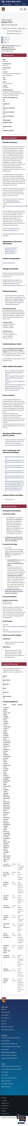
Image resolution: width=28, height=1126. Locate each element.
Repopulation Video (10, 249)
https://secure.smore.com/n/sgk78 (14, 445)
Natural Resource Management (9, 1052)
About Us (3, 1009)
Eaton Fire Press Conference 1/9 (13, 488)
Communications (5, 1040)
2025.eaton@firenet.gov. (13, 200)
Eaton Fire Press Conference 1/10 (14, 486)
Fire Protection (5, 1049)
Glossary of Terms (5, 1113)
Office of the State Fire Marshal (9, 1055)
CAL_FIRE (6, 39)
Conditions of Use (5, 1105)
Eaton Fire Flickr (10, 499)
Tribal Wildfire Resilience (7, 1083)
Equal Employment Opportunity (9, 1043)
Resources (3, 1021)
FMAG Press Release (19, 299)
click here (19, 355)
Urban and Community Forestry (9, 1078)
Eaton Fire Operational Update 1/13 (14, 481)
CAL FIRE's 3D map (16, 539)
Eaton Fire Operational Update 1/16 (14, 465)
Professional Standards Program (9, 1058)
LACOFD (6, 42)
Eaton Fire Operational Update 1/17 (14, 460)
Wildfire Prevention (6, 1081)
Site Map (3, 1111)
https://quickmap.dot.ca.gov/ (15, 631)
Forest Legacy (4, 1075)
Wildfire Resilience (6, 1086)
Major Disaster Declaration (12, 304)
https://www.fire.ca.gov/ (7, 51)
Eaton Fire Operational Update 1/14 (14, 476)
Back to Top (3, 1097)
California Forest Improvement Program (11, 1069)
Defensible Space (5, 1018)
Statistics (3, 1024)
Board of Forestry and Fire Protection (10, 1037)
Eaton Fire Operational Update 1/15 (14, 470)
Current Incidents (5, 1012)
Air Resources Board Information (14, 386)
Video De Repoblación (11, 251)
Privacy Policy (4, 1108)
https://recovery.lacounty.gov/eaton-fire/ (14, 285)
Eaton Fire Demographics (9, 263)
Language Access (5, 1103)
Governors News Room (11, 248)
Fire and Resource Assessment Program (11, 1046)
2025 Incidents (5, 1015)
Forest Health (4, 1072)
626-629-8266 (10, 47)
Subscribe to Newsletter (7, 1026)
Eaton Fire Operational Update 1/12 (14, 483)
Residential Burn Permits (7, 1029)
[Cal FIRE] (3, 999)
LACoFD (5, 41)
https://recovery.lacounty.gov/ (11, 230)
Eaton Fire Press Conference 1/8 (13, 490)
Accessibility (4, 1100)
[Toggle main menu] (25, 9)
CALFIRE (6, 37)
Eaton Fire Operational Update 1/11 (14, 484)
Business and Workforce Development (10, 1066)
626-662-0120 (17, 45)
